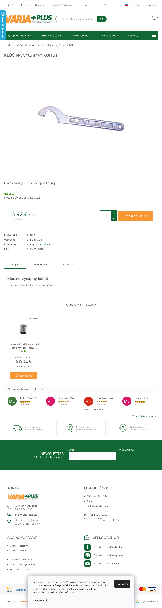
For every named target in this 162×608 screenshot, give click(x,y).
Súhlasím (122, 584)
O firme (85, 4)
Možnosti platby (18, 550)
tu (78, 592)
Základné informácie (97, 496)
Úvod (10, 4)
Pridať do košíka (135, 216)
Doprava (39, 4)
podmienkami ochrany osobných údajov (118, 462)
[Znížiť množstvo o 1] (114, 218)
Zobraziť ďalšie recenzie (144, 416)
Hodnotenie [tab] (41, 264)
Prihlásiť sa (126, 450)
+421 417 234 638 (25, 506)
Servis (24, 4)
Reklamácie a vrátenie (21, 569)
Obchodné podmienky (63, 4)
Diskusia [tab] (68, 264)
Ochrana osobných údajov (23, 564)
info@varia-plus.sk (25, 514)
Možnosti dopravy (19, 545)
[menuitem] (20, 35)
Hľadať (102, 19)
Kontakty (91, 501)
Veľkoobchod (106, 537)
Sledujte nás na (108, 547)
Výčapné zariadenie (39, 244)
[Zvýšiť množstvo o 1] (114, 213)
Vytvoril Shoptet (150, 601)
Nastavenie (41, 600)
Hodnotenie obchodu (97, 506)
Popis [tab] (15, 264)
